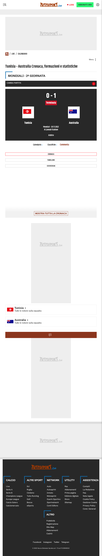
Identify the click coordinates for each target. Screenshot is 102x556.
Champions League (14, 496)
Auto (49, 486)
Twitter (56, 542)
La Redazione (88, 489)
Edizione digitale (71, 496)
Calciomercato (12, 505)
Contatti (86, 486)
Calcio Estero (12, 502)
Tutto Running (33, 496)
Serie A (9, 489)
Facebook (37, 542)
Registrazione (52, 524)
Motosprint (51, 496)
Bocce (29, 502)
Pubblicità (50, 521)
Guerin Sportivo (53, 499)
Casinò (49, 533)
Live (71, 5)
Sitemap (68, 502)
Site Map (50, 527)
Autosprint (51, 489)
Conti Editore (52, 505)
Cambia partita (14, 83)
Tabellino (51, 160)
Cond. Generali (89, 509)
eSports (30, 505)
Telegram (65, 542)
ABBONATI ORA (85, 5)
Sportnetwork (53, 502)
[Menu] (4, 5)
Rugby (29, 489)
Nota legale (88, 496)
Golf (28, 499)
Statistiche (51, 165)
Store (67, 499)
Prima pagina (70, 493)
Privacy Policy (89, 505)
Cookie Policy (89, 499)
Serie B (9, 493)
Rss (66, 486)
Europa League (12, 499)
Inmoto (50, 493)
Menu (91, 59)
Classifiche (52, 144)
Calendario (22, 54)
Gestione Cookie (90, 502)
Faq (84, 493)
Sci (28, 486)
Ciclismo (30, 493)
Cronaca (51, 154)
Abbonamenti (70, 489)
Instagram (47, 542)
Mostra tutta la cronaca (51, 213)
